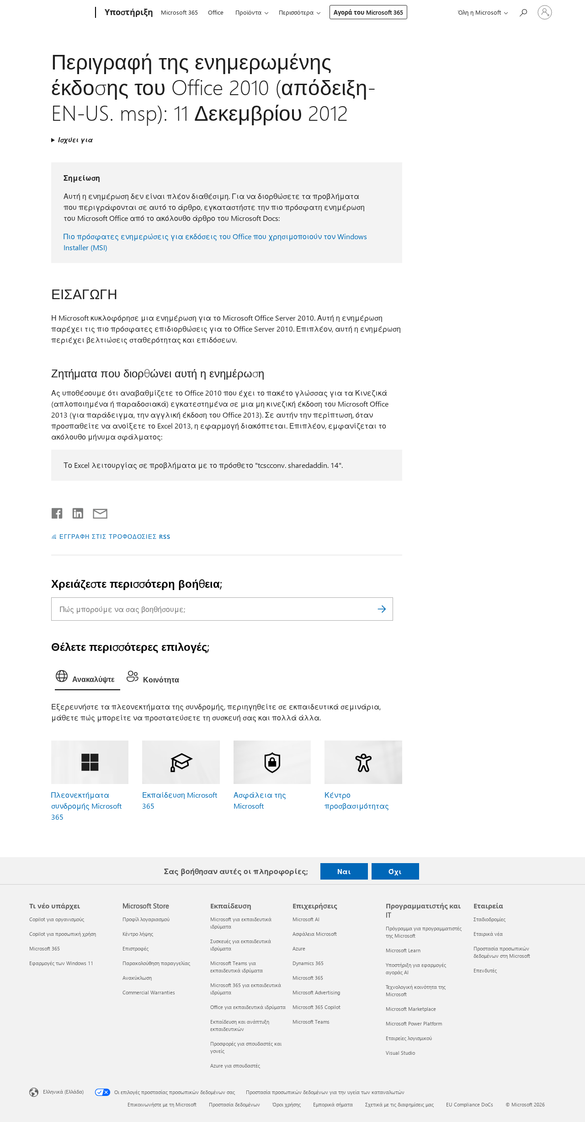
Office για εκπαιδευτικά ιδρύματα (248, 1007)
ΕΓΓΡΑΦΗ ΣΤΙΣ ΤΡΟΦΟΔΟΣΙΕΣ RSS (114, 536)
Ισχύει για (75, 139)
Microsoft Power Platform (414, 1023)
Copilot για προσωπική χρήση (62, 933)
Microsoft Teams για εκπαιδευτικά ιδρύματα (236, 967)
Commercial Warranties (148, 992)
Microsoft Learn (403, 950)
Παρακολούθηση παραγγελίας (156, 963)
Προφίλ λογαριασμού (146, 919)
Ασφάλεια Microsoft (314, 933)
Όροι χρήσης (286, 1104)
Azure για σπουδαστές (235, 1065)
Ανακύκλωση (137, 977)
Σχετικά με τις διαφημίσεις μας (399, 1104)
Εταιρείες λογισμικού (409, 1038)
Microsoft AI (305, 919)
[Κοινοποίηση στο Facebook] (57, 511)
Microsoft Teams (311, 1021)
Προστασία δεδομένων (234, 1104)
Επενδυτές (485, 970)
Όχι (395, 871)
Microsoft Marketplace (411, 1008)
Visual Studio (400, 1052)
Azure (298, 948)
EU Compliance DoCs (469, 1104)
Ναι (344, 871)
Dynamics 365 (308, 963)
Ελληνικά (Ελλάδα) (63, 1091)
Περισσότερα (296, 12)
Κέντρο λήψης (137, 933)
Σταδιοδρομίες (489, 919)
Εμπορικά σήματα (333, 1104)
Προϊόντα (248, 12)
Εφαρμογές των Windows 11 (61, 963)
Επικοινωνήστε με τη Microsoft (162, 1104)
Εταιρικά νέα (488, 933)
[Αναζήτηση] (381, 609)
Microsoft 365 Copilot (316, 1007)
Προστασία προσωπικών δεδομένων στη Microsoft (501, 952)
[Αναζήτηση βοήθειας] (523, 11)
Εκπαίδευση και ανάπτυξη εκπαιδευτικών (239, 1025)
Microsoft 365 (179, 12)
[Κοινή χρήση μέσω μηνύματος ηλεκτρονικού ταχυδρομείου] (96, 511)
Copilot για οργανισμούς (56, 919)
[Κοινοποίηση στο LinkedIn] (74, 511)
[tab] (87, 678)
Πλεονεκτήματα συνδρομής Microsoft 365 (86, 805)
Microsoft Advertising (316, 992)
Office (215, 12)
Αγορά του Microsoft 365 (368, 12)
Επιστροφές (135, 948)
